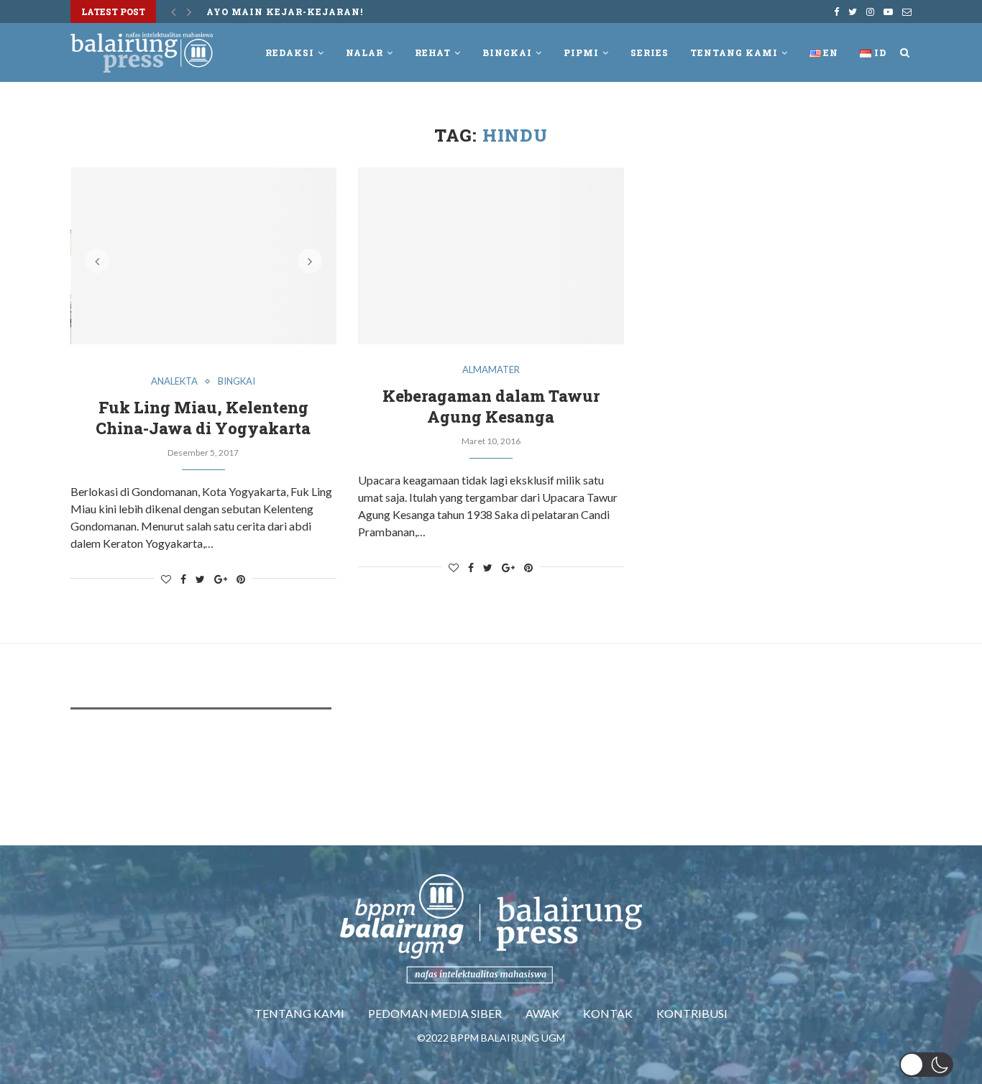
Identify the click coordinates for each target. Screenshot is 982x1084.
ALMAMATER (491, 369)
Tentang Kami (734, 52)
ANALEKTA (174, 381)
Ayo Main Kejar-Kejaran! (284, 11)
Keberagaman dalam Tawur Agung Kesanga (491, 406)
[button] (926, 1064)
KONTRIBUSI (692, 1013)
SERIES (649, 52)
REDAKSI (289, 52)
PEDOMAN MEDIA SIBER (435, 1013)
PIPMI (581, 52)
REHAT (433, 52)
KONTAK (608, 1013)
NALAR (364, 52)
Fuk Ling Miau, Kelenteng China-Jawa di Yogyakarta (203, 417)
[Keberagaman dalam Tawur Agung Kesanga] (491, 256)
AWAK (542, 1013)
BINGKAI (507, 52)
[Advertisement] (332, 763)
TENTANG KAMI (299, 1013)
